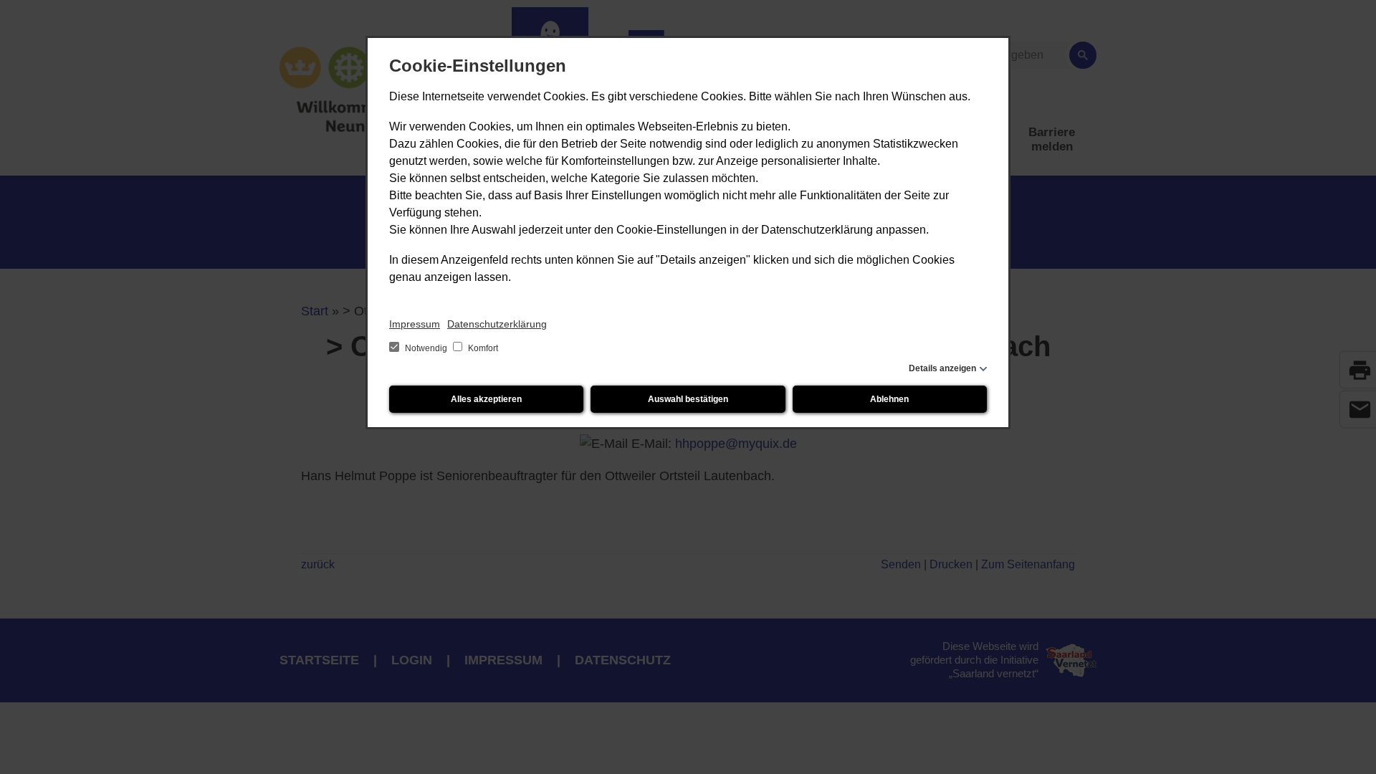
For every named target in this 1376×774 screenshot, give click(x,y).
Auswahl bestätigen (688, 399)
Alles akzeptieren (486, 399)
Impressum (414, 324)
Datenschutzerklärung (497, 324)
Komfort (482, 348)
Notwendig (426, 348)
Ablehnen (889, 399)
